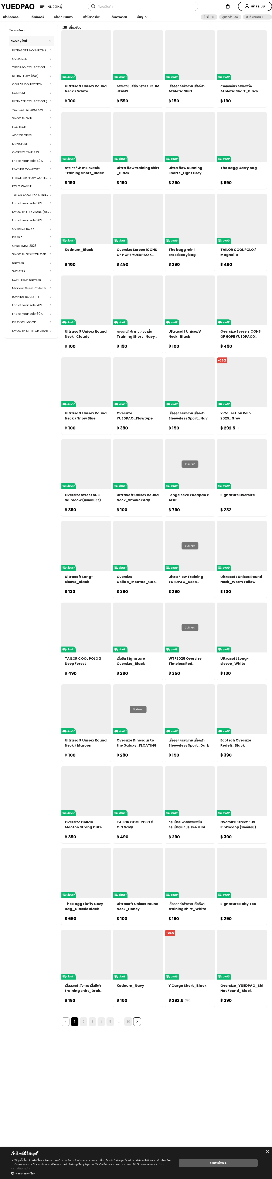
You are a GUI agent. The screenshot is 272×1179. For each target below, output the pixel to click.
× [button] (267, 1151)
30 (128, 1021)
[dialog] (136, 1163)
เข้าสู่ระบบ (258, 6)
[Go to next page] (137, 1021)
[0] (228, 6)
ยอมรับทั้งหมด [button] (218, 1163)
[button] (209, 17)
